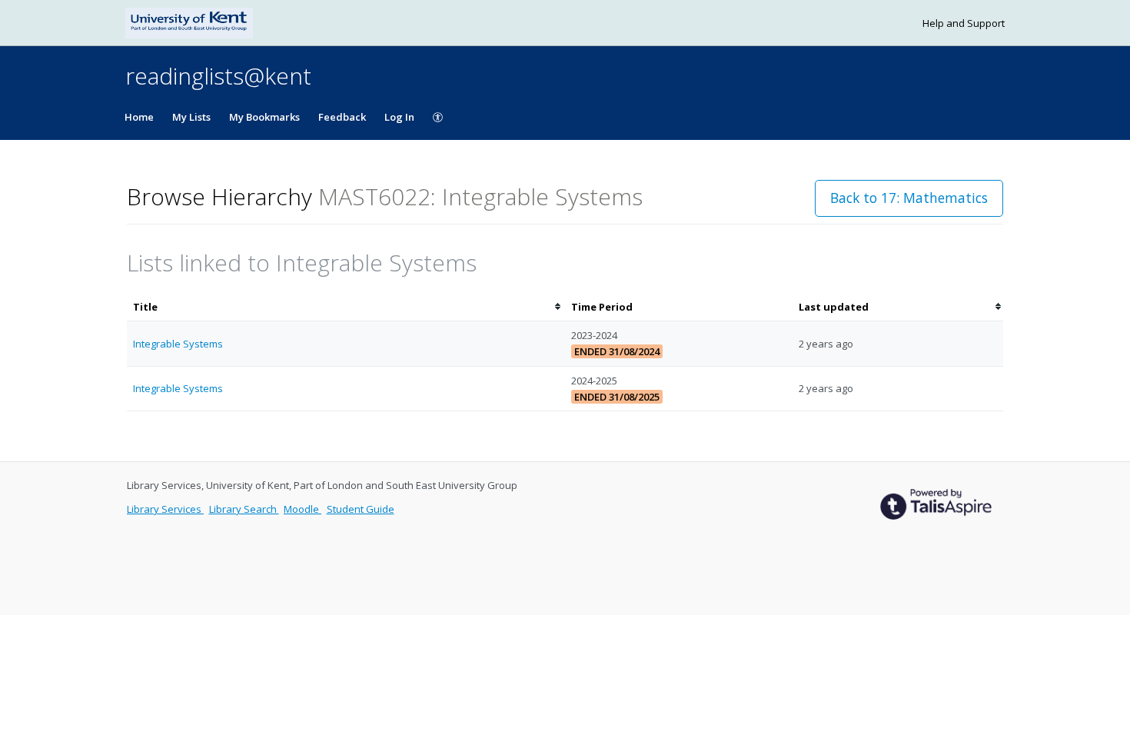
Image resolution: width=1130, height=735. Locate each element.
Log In (399, 117)
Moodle (302, 509)
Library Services (165, 509)
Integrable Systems (178, 344)
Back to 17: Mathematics (909, 197)
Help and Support (963, 23)
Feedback (342, 117)
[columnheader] (346, 307)
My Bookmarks (264, 117)
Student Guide (360, 509)
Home (139, 117)
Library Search (244, 509)
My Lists (191, 117)
